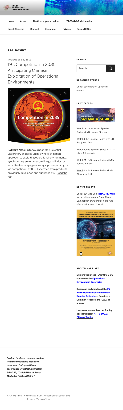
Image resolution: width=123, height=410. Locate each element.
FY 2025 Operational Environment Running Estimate (94, 292)
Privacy (67, 29)
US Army (17, 395)
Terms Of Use (84, 29)
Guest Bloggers (16, 29)
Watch (80, 128)
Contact (34, 29)
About (23, 21)
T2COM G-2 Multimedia (79, 21)
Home (11, 21)
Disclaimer (51, 29)
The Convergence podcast (46, 21)
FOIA (39, 395)
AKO (9, 395)
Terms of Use (43, 399)
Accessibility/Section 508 (57, 395)
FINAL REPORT (106, 193)
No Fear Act (30, 395)
